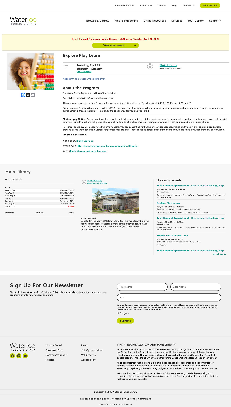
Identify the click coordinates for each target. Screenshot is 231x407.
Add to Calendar (84, 72)
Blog (174, 5)
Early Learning (85, 141)
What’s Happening (126, 20)
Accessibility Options (123, 398)
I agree (124, 313)
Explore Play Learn (168, 203)
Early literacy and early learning (88, 151)
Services (176, 20)
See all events (219, 254)
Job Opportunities (91, 350)
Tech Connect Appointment (190, 185)
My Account (209, 5)
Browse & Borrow (97, 20)
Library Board (54, 345)
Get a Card (146, 5)
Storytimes (84, 146)
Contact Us (188, 5)
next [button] (71, 212)
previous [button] (10, 212)
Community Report (57, 355)
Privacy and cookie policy (94, 398)
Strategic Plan (54, 350)
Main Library (168, 65)
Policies (50, 359)
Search (213, 20)
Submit (124, 320)
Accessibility (88, 359)
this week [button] (39, 212)
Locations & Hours (124, 5)
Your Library (196, 20)
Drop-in (133, 146)
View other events (114, 45)
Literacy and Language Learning (109, 146)
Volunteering (88, 355)
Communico (144, 398)
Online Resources (154, 20)
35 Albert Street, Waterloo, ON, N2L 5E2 (97, 182)
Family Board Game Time (172, 235)
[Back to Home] (23, 21)
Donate (162, 5)
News (84, 345)
